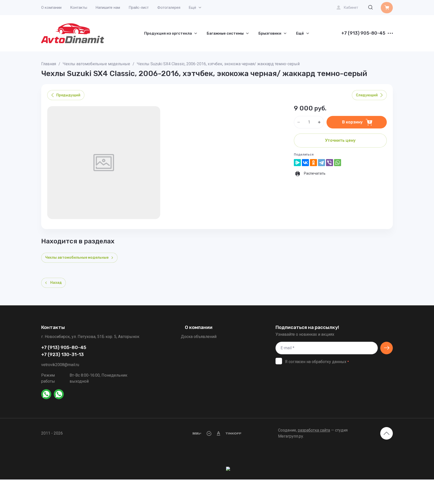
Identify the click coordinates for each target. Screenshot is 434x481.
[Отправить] (386, 348)
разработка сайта (314, 430)
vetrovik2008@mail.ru (60, 364)
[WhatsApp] (337, 162)
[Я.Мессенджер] (297, 162)
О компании (51, 7)
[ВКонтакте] (305, 162)
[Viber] (329, 162)
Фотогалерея (168, 7)
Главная (48, 63)
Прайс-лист (139, 7)
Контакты (78, 7)
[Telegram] (321, 162)
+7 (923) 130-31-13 (62, 354)
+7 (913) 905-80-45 (363, 33)
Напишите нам (108, 7)
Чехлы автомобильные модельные (96, 63)
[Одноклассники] (313, 162)
